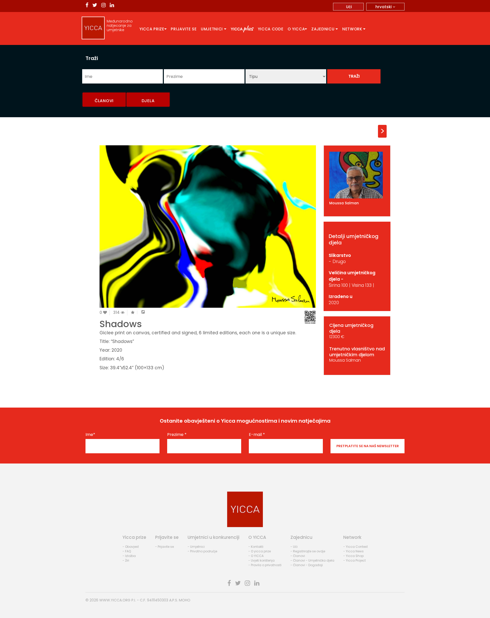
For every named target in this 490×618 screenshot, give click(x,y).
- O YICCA (256, 556)
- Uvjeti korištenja (261, 560)
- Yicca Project (354, 560)
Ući (349, 6)
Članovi (104, 101)
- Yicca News (353, 551)
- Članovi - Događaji (306, 565)
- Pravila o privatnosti (264, 565)
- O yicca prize (259, 551)
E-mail (257, 434)
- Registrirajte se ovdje (307, 551)
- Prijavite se (164, 546)
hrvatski (384, 6)
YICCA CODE (271, 29)
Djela (148, 101)
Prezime (177, 434)
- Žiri (125, 560)
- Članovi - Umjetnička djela (312, 560)
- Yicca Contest (355, 546)
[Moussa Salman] (357, 175)
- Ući (294, 546)
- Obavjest (130, 546)
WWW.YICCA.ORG (114, 600)
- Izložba (129, 556)
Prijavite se (184, 29)
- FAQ (126, 551)
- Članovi (297, 556)
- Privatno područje (202, 551)
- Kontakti (255, 546)
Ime (90, 434)
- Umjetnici (196, 546)
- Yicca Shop (353, 556)
